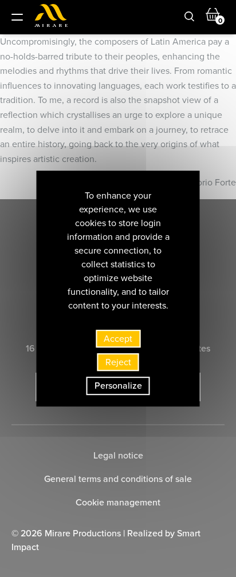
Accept (118, 338)
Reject (118, 362)
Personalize (118, 386)
